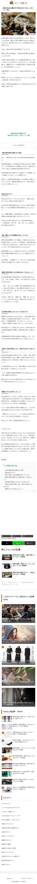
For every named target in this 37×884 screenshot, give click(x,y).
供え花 (4, 538)
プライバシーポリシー (27, 878)
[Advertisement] (18, 107)
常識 (10, 538)
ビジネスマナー (6, 536)
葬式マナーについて (28, 536)
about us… (10, 878)
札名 (15, 538)
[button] (29, 543)
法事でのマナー (17, 536)
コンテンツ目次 (17, 145)
